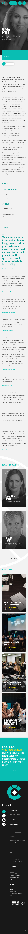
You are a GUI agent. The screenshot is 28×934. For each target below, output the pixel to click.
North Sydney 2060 (14, 842)
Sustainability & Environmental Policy (16, 894)
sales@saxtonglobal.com (18, 861)
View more (14, 558)
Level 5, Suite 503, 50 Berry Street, (17, 840)
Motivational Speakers (8, 214)
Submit (14, 770)
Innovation (12, 871)
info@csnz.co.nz (16, 819)
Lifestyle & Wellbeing (9, 54)
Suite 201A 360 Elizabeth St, (16, 828)
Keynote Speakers (10, 52)
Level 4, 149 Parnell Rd (15, 814)
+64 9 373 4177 (18, 817)
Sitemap (11, 889)
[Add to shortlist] (4, 64)
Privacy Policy (13, 891)
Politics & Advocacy (14, 877)
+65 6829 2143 (18, 859)
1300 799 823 (18, 831)
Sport (11, 879)
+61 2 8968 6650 (19, 843)
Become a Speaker (14, 887)
